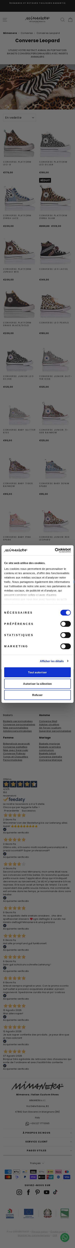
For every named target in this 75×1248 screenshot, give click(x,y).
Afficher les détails (52, 660)
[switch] (65, 624)
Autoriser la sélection (37, 683)
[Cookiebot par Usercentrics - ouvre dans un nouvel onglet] (55, 550)
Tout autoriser (37, 672)
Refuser (37, 695)
